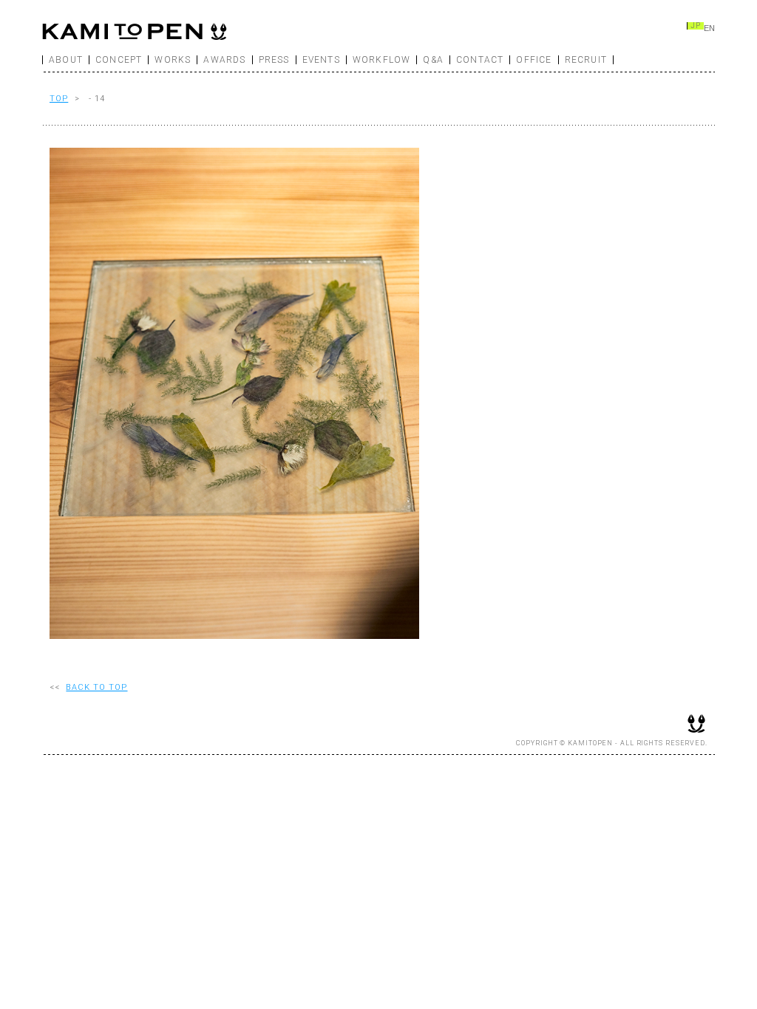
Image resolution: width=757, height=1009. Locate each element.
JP (695, 26)
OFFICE (533, 59)
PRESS (274, 59)
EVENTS (321, 59)
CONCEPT (118, 59)
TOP (59, 98)
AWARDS (224, 59)
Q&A (433, 59)
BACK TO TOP (96, 687)
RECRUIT (586, 59)
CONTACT (479, 59)
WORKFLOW (382, 59)
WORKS (173, 59)
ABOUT (66, 59)
